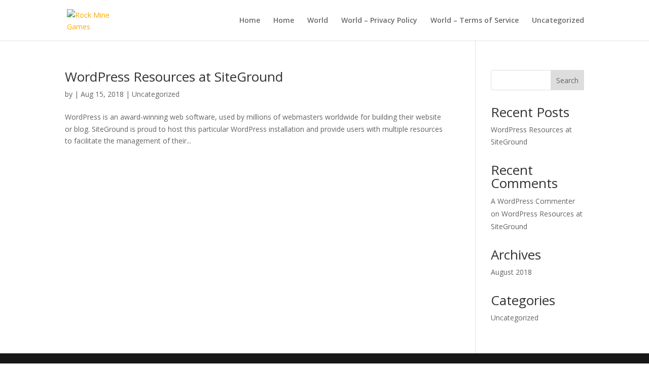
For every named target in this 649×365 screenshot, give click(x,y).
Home (249, 21)
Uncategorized (558, 21)
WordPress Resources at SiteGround (174, 76)
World (317, 21)
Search (567, 80)
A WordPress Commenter (533, 201)
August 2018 (511, 272)
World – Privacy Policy (379, 21)
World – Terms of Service (474, 21)
